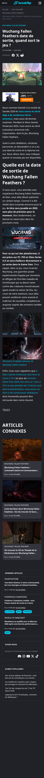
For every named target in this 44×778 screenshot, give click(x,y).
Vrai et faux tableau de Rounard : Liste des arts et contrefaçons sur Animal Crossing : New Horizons (20, 676)
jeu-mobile (10, 612)
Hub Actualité (17, 9)
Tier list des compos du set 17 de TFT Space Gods (20, 689)
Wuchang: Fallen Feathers (13, 13)
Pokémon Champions (16, 597)
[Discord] (19, 656)
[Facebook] (13, 55)
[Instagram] (24, 656)
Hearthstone (11, 579)
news (19, 612)
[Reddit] (22, 55)
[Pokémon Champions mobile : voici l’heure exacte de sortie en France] (22, 604)
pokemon (27, 612)
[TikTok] (37, 656)
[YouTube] (28, 656)
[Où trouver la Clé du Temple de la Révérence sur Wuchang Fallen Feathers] (22, 541)
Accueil (5, 9)
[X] (18, 55)
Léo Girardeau (20, 590)
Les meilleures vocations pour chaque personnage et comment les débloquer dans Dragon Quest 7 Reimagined (21, 683)
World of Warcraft (15, 617)
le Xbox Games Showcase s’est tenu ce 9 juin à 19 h (21, 374)
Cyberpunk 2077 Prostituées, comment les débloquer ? (21, 695)
